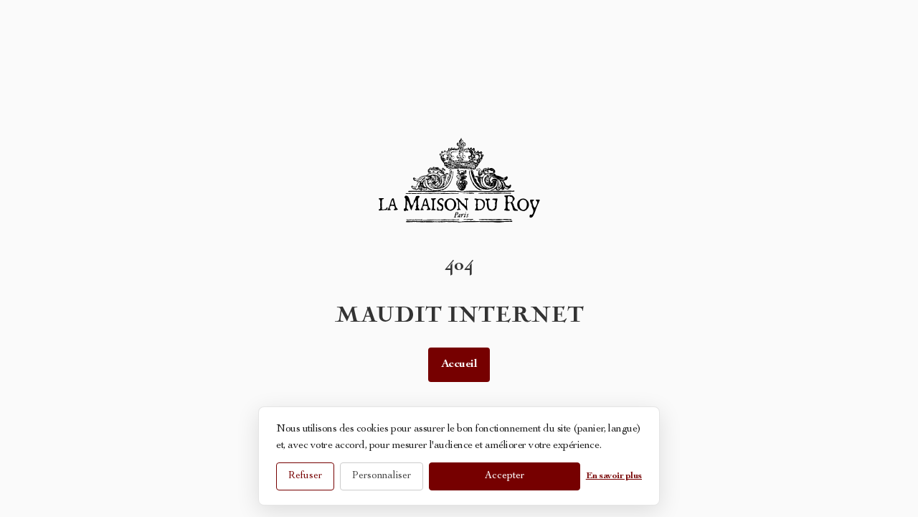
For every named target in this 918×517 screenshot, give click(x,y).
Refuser (305, 476)
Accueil (459, 365)
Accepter (504, 476)
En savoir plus (614, 476)
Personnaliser (381, 476)
